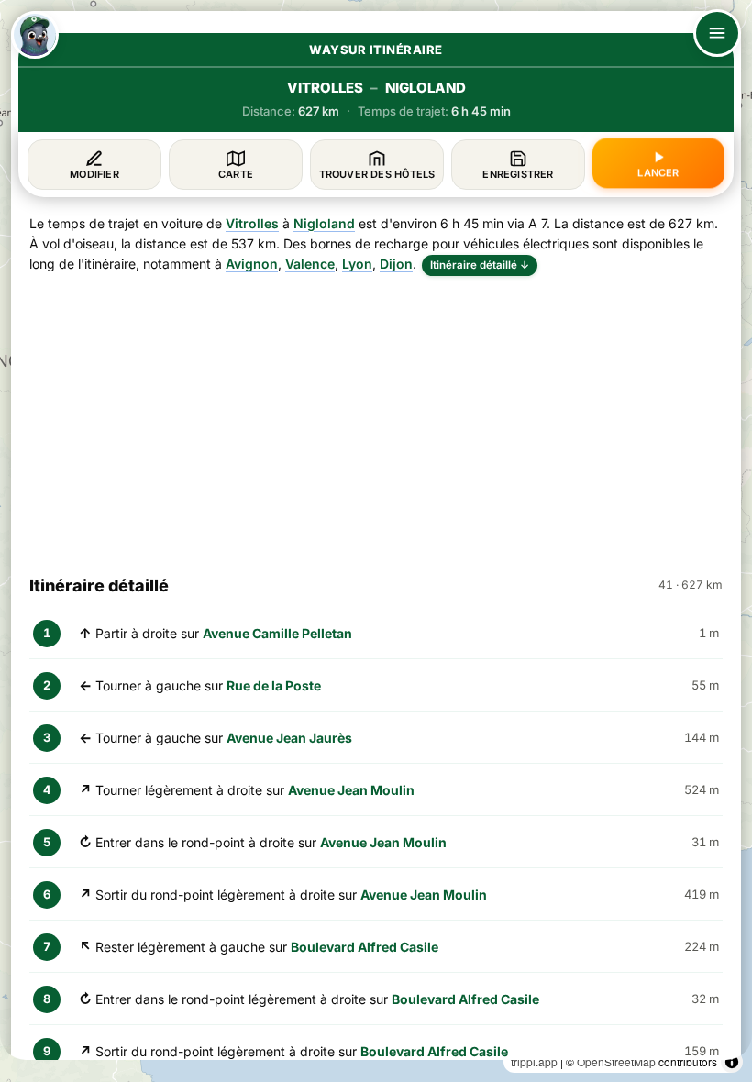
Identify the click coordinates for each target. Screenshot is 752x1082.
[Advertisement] (376, 417)
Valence (310, 263)
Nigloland (324, 223)
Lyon (357, 263)
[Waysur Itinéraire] (35, 35)
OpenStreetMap (616, 1061)
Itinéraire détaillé (479, 265)
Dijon (396, 263)
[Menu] (717, 33)
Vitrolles (252, 223)
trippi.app (534, 1061)
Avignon (252, 263)
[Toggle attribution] (732, 1062)
